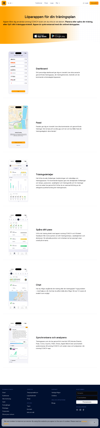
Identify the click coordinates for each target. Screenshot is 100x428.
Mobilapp (5, 408)
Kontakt (29, 409)
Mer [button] (57, 3)
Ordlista (54, 396)
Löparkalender (31, 396)
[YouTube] (77, 410)
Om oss (29, 403)
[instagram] (80, 410)
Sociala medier (81, 407)
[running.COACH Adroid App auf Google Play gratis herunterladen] (59, 36)
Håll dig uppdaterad (58, 400)
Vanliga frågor (56, 392)
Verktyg (30, 389)
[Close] (94, 422)
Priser (46, 3)
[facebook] (83, 410)
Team (28, 406)
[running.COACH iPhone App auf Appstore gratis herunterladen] (41, 36)
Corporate (5, 411)
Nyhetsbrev (80, 389)
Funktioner (39, 3)
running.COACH (7, 389)
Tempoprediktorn (32, 392)
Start (4, 392)
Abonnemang (6, 399)
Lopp (52, 3)
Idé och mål (30, 412)
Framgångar (6, 405)
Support (55, 389)
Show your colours (8, 414)
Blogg (53, 403)
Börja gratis (94, 3)
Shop (28, 399)
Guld (3, 402)
